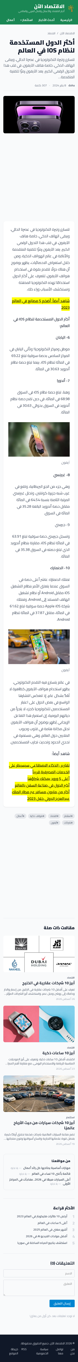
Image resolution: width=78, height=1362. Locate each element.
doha (71, 85)
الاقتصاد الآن (67, 33)
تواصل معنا (59, 1351)
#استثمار (68, 816)
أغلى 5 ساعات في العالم (52, 1223)
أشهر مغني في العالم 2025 (50, 1230)
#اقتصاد (54, 816)
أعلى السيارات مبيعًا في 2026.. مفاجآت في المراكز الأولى (39, 1181)
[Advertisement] (39, 177)
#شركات (68, 822)
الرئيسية (66, 20)
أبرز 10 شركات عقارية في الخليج (48, 983)
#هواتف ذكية (37, 816)
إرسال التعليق (62, 1303)
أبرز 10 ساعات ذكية (58, 1052)
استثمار (26, 20)
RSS (24, 1349)
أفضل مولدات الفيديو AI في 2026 (46, 1236)
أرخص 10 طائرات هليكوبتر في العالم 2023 (42, 1216)
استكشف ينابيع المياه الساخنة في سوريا (42, 1243)
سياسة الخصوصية (42, 1351)
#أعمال (20, 816)
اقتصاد (51, 33)
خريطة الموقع (13, 1351)
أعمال (10, 20)
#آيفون (54, 822)
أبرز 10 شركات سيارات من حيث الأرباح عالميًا (44, 1125)
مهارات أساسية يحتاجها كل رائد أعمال (46, 1168)
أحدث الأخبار (46, 20)
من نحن (72, 1351)
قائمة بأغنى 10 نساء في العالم (51, 1173)
